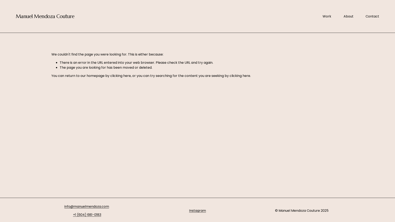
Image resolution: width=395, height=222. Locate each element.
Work (327, 16)
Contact (372, 16)
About (348, 16)
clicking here (120, 75)
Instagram (197, 210)
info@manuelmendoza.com (86, 206)
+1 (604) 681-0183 (87, 214)
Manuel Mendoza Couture (45, 16)
